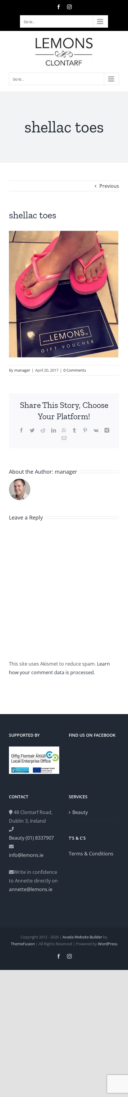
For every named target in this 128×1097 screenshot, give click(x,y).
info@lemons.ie (26, 855)
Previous (109, 186)
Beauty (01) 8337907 (31, 838)
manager (22, 370)
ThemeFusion (23, 943)
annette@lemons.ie (30, 889)
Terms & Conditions (91, 853)
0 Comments (74, 370)
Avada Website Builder (82, 937)
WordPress (107, 943)
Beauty (80, 812)
